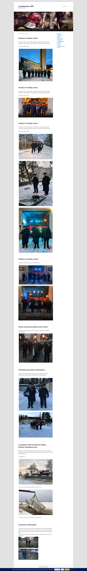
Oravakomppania (60, 41)
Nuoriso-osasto (34, 29)
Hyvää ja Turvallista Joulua (28, 87)
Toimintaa (20, 29)
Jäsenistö (59, 36)
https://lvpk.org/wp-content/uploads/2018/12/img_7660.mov (29, 517)
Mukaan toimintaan (27, 29)
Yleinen (58, 47)
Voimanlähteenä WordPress (43, 566)
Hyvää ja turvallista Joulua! (28, 38)
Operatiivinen (59, 39)
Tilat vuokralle (41, 29)
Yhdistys (59, 44)
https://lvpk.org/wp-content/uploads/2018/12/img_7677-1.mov (30, 487)
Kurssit (58, 37)
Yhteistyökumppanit (61, 46)
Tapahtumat (59, 42)
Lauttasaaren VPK (26, 6)
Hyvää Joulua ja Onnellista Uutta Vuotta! (33, 327)
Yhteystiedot (48, 29)
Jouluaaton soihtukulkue (27, 525)
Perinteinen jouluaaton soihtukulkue (31, 370)
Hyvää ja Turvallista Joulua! (28, 259)
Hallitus (58, 33)
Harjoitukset (59, 34)
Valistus (58, 43)
